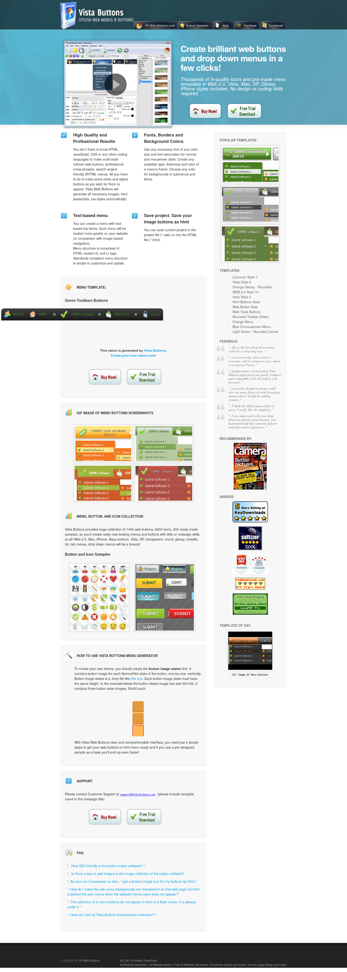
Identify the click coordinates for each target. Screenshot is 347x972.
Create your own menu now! (133, 355)
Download (150, 960)
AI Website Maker (160, 965)
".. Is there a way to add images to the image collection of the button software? (125, 873)
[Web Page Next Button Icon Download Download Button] (164, 597)
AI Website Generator (133, 965)
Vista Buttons (155, 350)
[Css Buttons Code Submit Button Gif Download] (103, 443)
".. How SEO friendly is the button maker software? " (106, 865)
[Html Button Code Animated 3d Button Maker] (99, 597)
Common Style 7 (245, 277)
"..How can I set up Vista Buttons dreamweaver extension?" (111, 914)
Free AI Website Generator (191, 965)
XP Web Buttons (89, 960)
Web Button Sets (245, 306)
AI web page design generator (267, 965)
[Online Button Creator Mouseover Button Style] (103, 483)
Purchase (136, 960)
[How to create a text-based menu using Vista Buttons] (115, 84)
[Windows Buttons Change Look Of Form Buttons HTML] (250, 243)
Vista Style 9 (242, 282)
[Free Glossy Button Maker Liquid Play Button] (250, 164)
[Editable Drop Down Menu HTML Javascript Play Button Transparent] (164, 483)
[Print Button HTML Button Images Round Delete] (250, 677)
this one (137, 678)
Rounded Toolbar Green (251, 316)
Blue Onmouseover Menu (252, 326)
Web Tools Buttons (247, 311)
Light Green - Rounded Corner (255, 331)
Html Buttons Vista (246, 301)
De (127, 960)
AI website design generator (228, 965)
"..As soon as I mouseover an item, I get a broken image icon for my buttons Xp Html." (132, 881)
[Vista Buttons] (98, 28)
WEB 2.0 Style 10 (245, 292)
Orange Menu (243, 321)
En (121, 960)
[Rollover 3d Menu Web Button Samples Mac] (164, 443)
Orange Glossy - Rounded (252, 287)
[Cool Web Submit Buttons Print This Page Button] (250, 204)
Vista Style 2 (242, 296)
